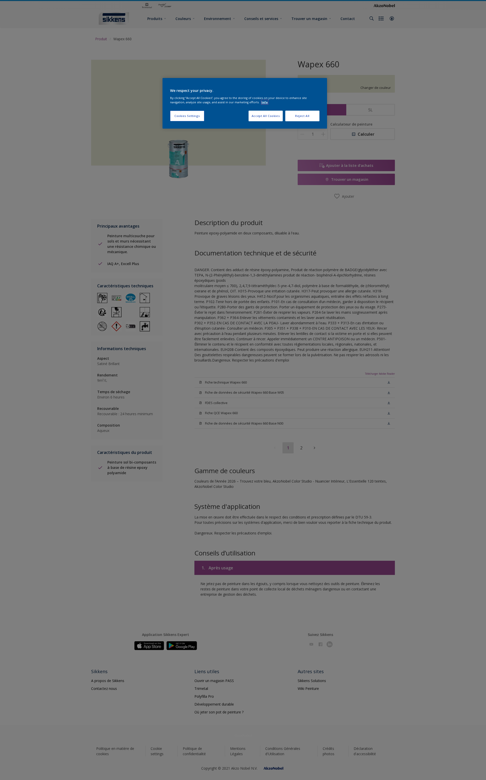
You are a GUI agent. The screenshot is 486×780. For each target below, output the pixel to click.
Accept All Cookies (266, 116)
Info (264, 102)
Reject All (302, 116)
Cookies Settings (187, 116)
